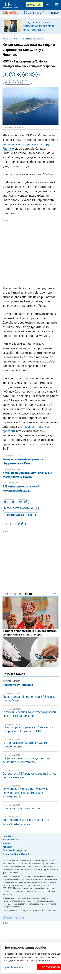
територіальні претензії (20, 515)
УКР (48, 5)
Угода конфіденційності (16, 854)
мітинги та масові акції (20, 508)
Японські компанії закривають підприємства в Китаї (23, 461)
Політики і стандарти (14, 850)
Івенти (6, 843)
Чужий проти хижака (18, 684)
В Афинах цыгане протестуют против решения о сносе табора (27, 760)
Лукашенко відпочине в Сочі (21, 808)
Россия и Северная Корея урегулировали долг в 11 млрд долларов (29, 714)
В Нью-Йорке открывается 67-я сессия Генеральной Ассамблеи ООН (28, 729)
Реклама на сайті (12, 839)
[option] (31, 26)
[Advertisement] (30, 253)
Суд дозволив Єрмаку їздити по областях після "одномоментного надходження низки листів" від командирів (38, 29)
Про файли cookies (13, 967)
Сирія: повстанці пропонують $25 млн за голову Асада (29, 698)
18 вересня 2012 (29, 38)
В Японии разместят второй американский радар (21, 488)
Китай (23, 502)
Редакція (7, 846)
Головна (7, 38)
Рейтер (23, 524)
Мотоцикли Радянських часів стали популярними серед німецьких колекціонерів (25, 792)
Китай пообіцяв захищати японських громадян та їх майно (27, 475)
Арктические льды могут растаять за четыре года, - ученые (26, 822)
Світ (16, 38)
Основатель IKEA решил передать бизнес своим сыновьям (29, 775)
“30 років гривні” (33, 12)
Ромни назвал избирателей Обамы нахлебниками (25, 744)
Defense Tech (11, 12)
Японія (9, 502)
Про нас (7, 835)
